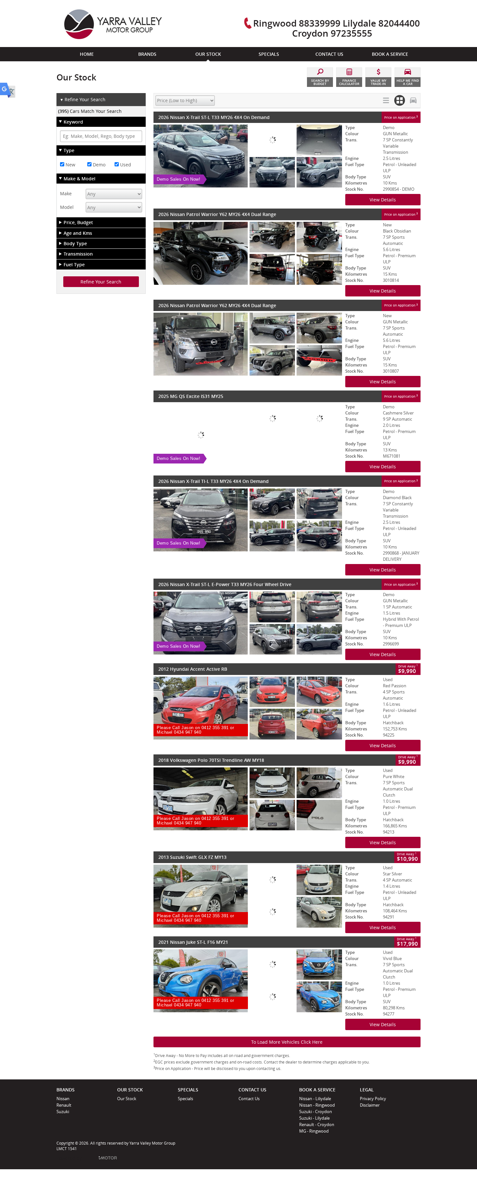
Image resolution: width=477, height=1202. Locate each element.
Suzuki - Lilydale (314, 1118)
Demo (98, 165)
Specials (185, 1098)
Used (125, 165)
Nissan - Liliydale (315, 1098)
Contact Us (249, 1098)
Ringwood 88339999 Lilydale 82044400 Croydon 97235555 (336, 28)
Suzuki (62, 1111)
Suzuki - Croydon (315, 1111)
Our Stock (126, 1098)
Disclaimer (370, 1105)
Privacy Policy (373, 1098)
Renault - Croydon (316, 1124)
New (69, 165)
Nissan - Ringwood (317, 1105)
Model (67, 207)
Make (66, 193)
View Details (383, 200)
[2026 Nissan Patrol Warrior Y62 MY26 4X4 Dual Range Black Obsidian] (247, 253)
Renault (63, 1105)
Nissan (62, 1098)
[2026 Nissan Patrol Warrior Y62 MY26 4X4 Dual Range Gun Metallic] (247, 344)
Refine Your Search (82, 99)
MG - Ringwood (314, 1131)
